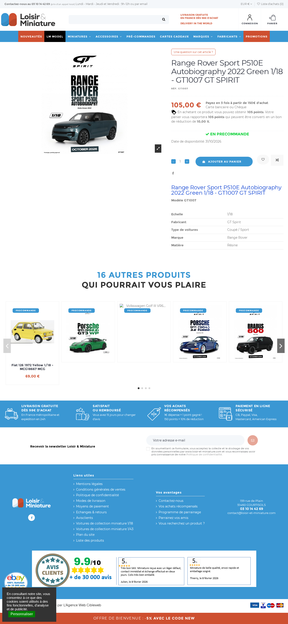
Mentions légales (89, 484)
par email (141, 4)
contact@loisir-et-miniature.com (251, 513)
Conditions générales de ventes (100, 489)
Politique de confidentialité (204, 454)
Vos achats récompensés (178, 506)
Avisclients (84, 518)
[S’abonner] (253, 440)
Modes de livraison (90, 501)
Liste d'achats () (272, 4)
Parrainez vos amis (173, 518)
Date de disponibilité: (188, 141)
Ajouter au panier (224, 161)
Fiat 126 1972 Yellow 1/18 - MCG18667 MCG (32, 367)
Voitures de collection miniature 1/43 (104, 529)
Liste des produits (90, 540)
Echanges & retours (91, 512)
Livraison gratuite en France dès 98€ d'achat (199, 16)
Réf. (174, 88)
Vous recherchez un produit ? (182, 523)
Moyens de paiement (92, 506)
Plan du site (85, 535)
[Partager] (173, 173)
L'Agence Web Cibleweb (82, 605)
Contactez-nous (15, 4)
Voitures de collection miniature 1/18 (104, 523)
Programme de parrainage (180, 512)
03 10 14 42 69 (41, 4)
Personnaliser (22, 614)
